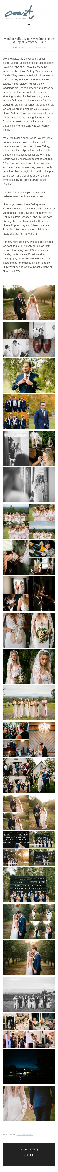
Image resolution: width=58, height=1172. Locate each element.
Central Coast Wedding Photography (29, 13)
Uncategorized (25, 1134)
